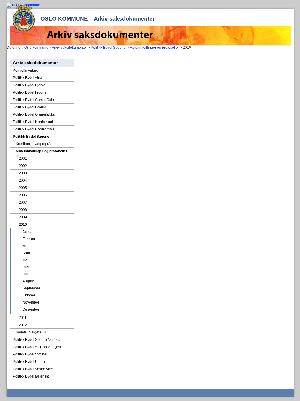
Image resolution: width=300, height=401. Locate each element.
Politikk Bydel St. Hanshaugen (37, 347)
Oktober (29, 295)
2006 (23, 195)
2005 (23, 188)
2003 (23, 173)
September (31, 288)
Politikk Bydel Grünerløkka (34, 114)
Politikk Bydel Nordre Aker (33, 129)
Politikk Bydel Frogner (30, 92)
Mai (25, 260)
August (28, 281)
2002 (23, 166)
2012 (23, 325)
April (26, 253)
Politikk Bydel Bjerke (29, 85)
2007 (23, 203)
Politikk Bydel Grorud (29, 107)
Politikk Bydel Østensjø (31, 376)
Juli (25, 274)
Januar (28, 232)
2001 (23, 158)
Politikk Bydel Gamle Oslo (33, 100)
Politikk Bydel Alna (27, 78)
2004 (23, 180)
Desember (31, 309)
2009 (23, 217)
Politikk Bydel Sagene (108, 48)
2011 (23, 318)
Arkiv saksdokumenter (124, 19)
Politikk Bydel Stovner (30, 354)
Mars (26, 246)
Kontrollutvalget (25, 70)
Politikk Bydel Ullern (29, 362)
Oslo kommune (64, 19)
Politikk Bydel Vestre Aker (33, 369)
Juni (26, 267)
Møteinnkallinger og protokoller (154, 48)
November (31, 302)
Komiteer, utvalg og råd (34, 144)
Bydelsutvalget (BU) (31, 332)
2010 (23, 225)
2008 (23, 210)
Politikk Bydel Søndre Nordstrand (39, 340)
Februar (29, 239)
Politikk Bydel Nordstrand (33, 122)
